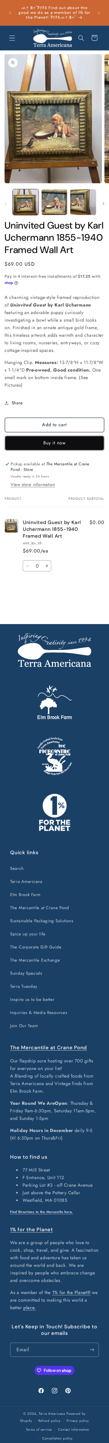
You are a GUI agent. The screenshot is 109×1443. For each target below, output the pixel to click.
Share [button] (17, 403)
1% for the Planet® (71, 1292)
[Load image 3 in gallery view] (83, 202)
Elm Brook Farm (25, 895)
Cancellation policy (57, 1438)
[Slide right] (103, 203)
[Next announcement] (98, 12)
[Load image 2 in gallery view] (54, 202)
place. (29, 1307)
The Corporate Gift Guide (35, 947)
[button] (12, 38)
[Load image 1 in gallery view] (26, 202)
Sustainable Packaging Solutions (41, 921)
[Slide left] (5, 203)
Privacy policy (78, 1420)
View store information (33, 484)
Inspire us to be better (32, 999)
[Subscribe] (92, 1350)
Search (17, 868)
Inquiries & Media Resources (38, 1012)
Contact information (73, 1429)
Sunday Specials (26, 973)
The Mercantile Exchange (35, 960)
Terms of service (39, 1429)
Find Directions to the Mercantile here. (41, 1212)
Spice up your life (28, 934)
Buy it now (54, 443)
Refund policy (49, 1420)
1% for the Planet (31, 1229)
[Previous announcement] (10, 12)
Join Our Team (24, 1026)
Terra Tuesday (23, 986)
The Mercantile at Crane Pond (39, 908)
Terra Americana (26, 881)
